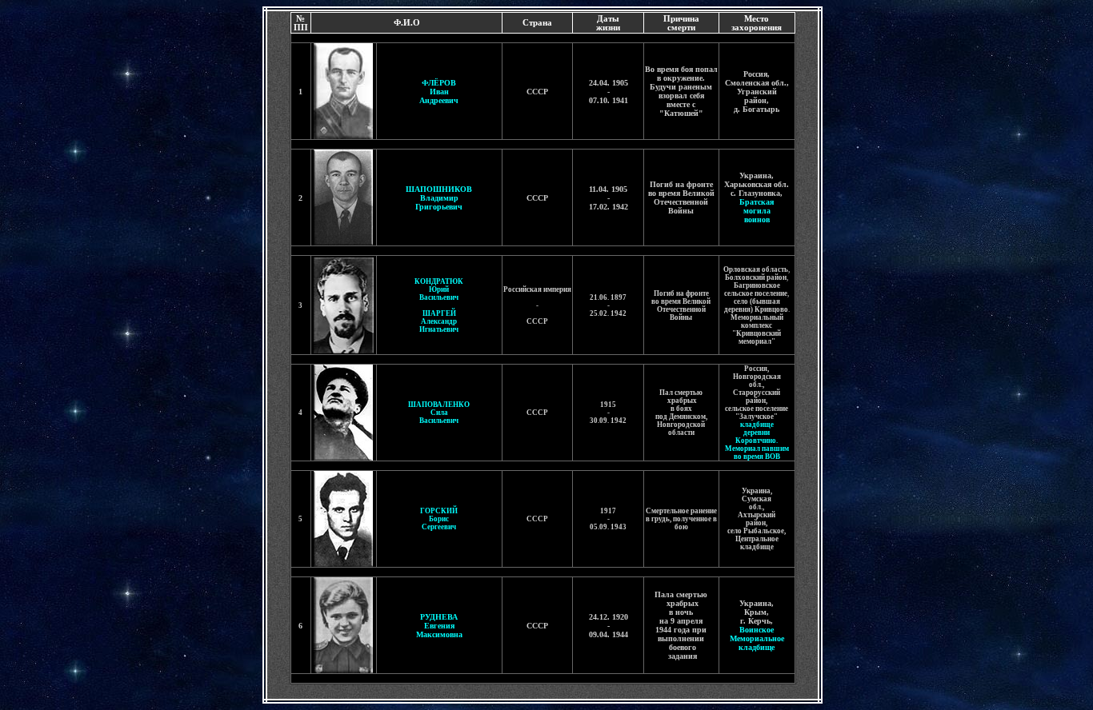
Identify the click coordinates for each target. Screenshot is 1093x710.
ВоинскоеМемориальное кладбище (757, 638)
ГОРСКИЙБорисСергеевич (439, 519)
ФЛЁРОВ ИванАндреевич (438, 91)
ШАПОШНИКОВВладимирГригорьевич (439, 198)
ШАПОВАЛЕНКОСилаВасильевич (439, 413)
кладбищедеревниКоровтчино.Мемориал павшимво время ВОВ (757, 441)
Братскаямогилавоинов (756, 210)
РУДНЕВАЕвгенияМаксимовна (439, 625)
